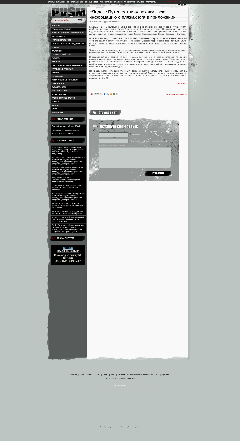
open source (58, 84)
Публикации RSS (111, 378)
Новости (56, 26)
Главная (55, 2)
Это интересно (59, 36)
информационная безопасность (68, 33)
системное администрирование (68, 65)
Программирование (61, 29)
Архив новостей (67, 2)
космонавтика (59, 94)
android (56, 62)
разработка (57, 76)
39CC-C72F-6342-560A (62, 134)
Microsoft (104, 2)
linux (54, 109)
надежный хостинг (68, 249)
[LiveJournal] (116, 94)
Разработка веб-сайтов (63, 98)
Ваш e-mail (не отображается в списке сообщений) (149, 141)
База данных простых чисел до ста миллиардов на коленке (67, 205)
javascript (57, 51)
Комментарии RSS (127, 378)
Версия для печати (177, 94)
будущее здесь (59, 87)
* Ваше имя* (135, 134)
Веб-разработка (59, 91)
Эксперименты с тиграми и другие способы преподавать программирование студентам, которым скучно (68, 161)
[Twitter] (108, 94)
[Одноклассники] (111, 94)
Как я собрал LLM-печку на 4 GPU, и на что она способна (67, 188)
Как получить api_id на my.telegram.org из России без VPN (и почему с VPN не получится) (68, 150)
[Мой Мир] (113, 94)
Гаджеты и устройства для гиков (68, 44)
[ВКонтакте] (105, 94)
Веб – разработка (148, 2)
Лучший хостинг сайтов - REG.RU (67, 126)
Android (79, 2)
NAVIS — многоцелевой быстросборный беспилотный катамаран (66, 180)
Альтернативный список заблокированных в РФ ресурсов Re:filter (68, 219)
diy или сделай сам (61, 55)
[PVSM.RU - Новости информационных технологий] (68, 13)
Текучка (55, 47)
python (55, 73)
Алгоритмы (57, 112)
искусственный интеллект (65, 80)
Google (88, 2)
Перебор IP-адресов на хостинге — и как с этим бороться (68, 212)
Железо (55, 105)
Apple (95, 2)
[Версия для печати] (167, 94)
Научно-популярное (61, 40)
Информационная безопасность (125, 2)
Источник (182, 83)
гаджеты (56, 58)
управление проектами (63, 69)
